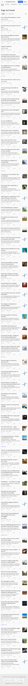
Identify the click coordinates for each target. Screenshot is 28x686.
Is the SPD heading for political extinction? (9, 503)
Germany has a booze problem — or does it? (10, 550)
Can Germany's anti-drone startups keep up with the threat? (10, 55)
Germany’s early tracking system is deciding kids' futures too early (10, 471)
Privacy (12, 676)
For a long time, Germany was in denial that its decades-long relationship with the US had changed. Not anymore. (11, 652)
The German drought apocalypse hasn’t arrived (10, 36)
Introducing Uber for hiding (8, 283)
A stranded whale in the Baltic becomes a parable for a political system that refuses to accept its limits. (11, 350)
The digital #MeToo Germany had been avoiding (10, 416)
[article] (14, 20)
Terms (16, 676)
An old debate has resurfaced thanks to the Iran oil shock (10, 452)
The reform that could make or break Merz (9, 186)
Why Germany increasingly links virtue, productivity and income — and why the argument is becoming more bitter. (10, 319)
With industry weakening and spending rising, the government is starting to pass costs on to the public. (10, 364)
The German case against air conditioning (9, 161)
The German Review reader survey (10, 79)
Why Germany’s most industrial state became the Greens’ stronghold (10, 515)
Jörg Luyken (10, 20)
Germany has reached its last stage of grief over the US (11, 649)
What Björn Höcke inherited (9, 326)
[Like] (2, 84)
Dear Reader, (4, 81)
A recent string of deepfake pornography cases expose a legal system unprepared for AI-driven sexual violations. (11, 419)
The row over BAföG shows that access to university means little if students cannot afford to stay (10, 221)
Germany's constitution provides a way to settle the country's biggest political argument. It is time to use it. (10, 142)
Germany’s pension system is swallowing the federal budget (10, 484)
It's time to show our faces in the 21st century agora (10, 539)
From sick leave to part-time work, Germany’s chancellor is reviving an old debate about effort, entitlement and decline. (10, 641)
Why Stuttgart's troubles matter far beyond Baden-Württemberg (10, 230)
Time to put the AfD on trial (8, 140)
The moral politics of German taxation (9, 315)
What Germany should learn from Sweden (10, 249)
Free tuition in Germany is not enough (9, 217)
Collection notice (22, 676)
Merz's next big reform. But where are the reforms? (10, 150)
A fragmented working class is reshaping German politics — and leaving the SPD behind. (10, 463)
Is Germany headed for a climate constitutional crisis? (10, 437)
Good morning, (4, 29)
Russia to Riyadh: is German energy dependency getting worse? (11, 591)
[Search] (25, 14)
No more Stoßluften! (6, 121)
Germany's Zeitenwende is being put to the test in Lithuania (10, 99)
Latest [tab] (3, 13)
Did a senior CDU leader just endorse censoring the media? (9, 660)
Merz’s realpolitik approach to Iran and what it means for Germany (10, 525)
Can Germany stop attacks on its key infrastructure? (10, 615)
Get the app (20, 680)
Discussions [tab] (11, 13)
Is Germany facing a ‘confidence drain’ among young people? (10, 336)
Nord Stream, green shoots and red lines (10, 26)
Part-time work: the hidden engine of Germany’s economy (10, 629)
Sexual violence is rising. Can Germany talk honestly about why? (10, 383)
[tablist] (7, 14)
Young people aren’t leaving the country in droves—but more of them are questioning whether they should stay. (10, 339)
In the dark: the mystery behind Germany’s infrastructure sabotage (9, 603)
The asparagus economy (7, 581)
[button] (2, 4)
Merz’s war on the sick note (8, 639)
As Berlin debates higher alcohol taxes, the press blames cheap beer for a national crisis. (10, 553)
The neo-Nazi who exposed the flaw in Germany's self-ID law (10, 238)
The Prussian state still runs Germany (9, 394)
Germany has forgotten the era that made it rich (9, 372)
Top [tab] (6, 13)
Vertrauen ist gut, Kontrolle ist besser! (9, 88)
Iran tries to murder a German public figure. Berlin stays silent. (10, 274)
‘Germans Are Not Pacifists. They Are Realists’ (10, 175)
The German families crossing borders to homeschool (9, 263)
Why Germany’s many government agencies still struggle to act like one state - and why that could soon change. (10, 69)
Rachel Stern (9, 60)
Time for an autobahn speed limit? (10, 450)
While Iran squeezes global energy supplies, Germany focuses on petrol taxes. (11, 408)
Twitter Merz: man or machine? (10, 130)
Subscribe (20, 1)
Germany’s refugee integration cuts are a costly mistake (9, 561)
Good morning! (4, 19)
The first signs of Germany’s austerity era (9, 361)
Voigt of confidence (6, 46)
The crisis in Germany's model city (10, 228)
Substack (8, 683)
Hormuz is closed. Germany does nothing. (10, 405)
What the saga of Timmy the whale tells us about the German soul (10, 347)
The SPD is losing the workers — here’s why (10, 460)
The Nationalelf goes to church (9, 207)
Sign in (25, 1)
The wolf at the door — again (9, 426)
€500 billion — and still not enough (10, 481)
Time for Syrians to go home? (9, 571)
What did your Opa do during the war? (10, 110)
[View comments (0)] (8, 22)
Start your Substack (10, 680)
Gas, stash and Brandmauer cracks (10, 17)
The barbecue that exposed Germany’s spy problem (8, 492)
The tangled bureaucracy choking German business (10, 66)
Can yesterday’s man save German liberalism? (10, 293)
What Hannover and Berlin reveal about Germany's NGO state (10, 197)
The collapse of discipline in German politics (8, 304)
